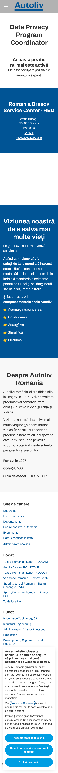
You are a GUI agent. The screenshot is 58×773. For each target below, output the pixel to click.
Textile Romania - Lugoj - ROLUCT (25, 572)
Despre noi (10, 510)
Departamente (12, 521)
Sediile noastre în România (20, 527)
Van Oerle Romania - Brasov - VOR (25, 578)
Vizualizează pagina (29, 137)
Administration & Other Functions (24, 629)
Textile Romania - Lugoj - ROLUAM (25, 561)
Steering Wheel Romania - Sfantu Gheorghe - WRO (24, 585)
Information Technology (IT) (20, 618)
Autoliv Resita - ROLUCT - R (21, 567)
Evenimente (11, 532)
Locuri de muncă (13, 516)
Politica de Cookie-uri (22, 703)
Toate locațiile (12, 601)
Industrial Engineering (17, 624)
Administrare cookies (16, 544)
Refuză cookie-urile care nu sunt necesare (29, 750)
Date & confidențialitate (18, 538)
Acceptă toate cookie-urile (29, 737)
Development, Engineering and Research (23, 642)
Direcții (29, 132)
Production (10, 634)
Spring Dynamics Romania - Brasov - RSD (26, 594)
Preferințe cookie (29, 762)
